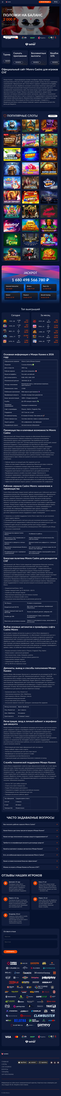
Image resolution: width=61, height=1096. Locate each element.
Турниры (5, 1072)
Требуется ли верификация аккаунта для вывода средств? (23, 843)
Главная (5, 1061)
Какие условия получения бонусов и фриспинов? (20, 861)
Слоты (4, 1064)
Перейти (8, 61)
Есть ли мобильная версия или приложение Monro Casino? (23, 855)
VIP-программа (8, 1074)
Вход (55, 1)
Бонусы (5, 1069)
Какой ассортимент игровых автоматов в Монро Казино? (23, 849)
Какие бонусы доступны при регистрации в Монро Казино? (23, 830)
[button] (3, 2)
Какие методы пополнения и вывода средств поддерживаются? (25, 836)
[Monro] (8, 2)
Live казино (6, 1067)
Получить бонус (10, 36)
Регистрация (45, 1)
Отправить (10, 951)
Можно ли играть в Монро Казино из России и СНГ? (21, 867)
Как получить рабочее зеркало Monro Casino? (19, 824)
